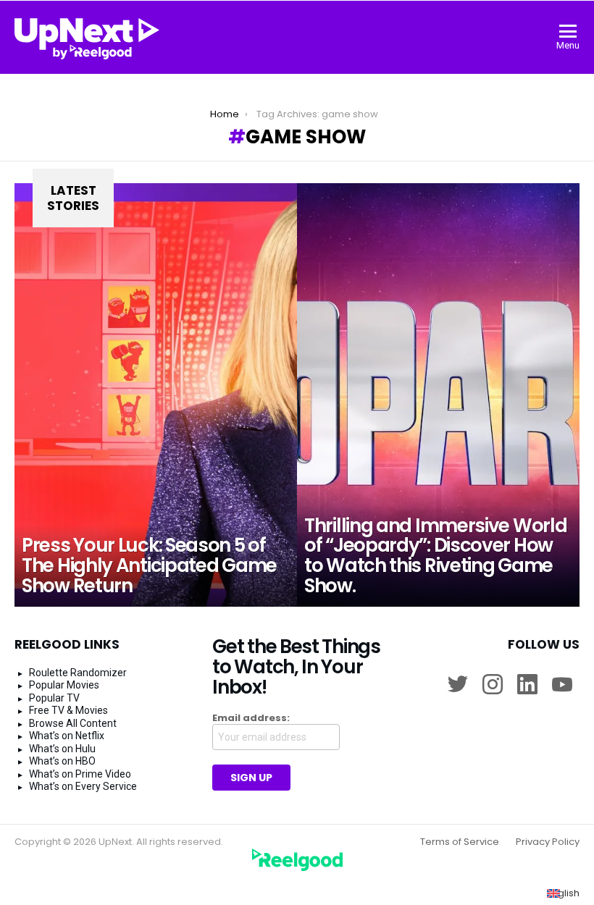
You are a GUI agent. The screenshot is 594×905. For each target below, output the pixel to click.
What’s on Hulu (62, 748)
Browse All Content (73, 723)
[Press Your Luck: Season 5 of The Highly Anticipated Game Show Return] (155, 395)
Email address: (251, 718)
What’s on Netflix (66, 735)
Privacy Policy (548, 842)
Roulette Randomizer (78, 672)
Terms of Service (459, 842)
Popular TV (54, 698)
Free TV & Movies (68, 710)
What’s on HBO (62, 761)
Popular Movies (64, 685)
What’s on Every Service (83, 786)
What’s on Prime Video (80, 774)
